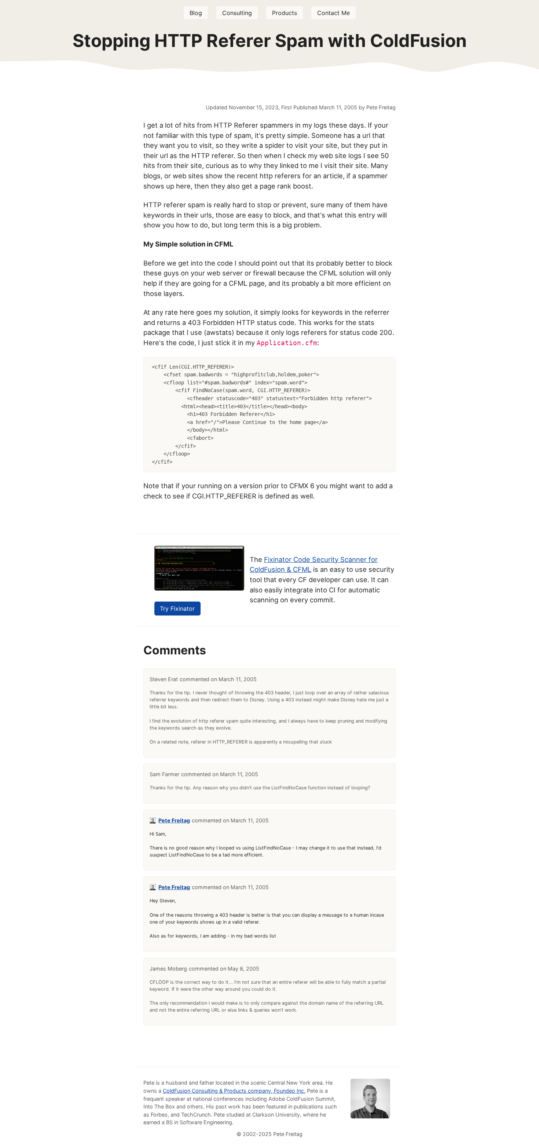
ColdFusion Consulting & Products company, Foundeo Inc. (234, 1091)
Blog (196, 13)
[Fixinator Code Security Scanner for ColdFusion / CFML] (199, 588)
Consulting (237, 13)
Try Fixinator (177, 608)
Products (284, 13)
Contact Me (333, 13)
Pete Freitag (174, 820)
